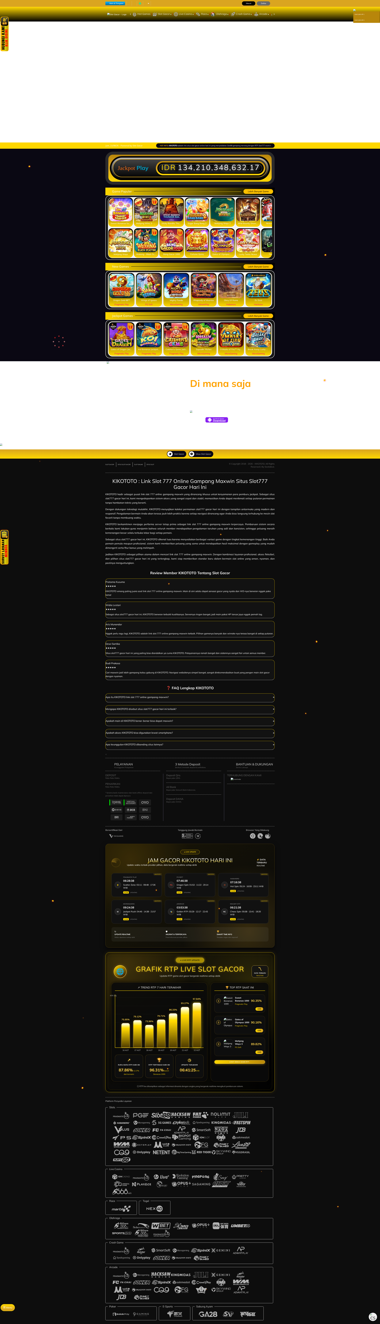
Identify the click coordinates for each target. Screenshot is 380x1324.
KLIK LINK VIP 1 (359, 14)
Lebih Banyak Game (258, 191)
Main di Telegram (116, 3)
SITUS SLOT (150, 464)
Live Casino (186, 13)
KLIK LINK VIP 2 (359, 20)
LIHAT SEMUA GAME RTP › (239, 1062)
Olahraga (221, 13)
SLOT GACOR (109, 464)
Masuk (248, 3)
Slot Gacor (164, 13)
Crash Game (243, 13)
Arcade (263, 13)
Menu (8, 1307)
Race (204, 13)
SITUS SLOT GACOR (124, 464)
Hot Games (143, 13)
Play (142, 168)
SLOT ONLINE (138, 464)
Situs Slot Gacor (203, 454)
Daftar (263, 3)
